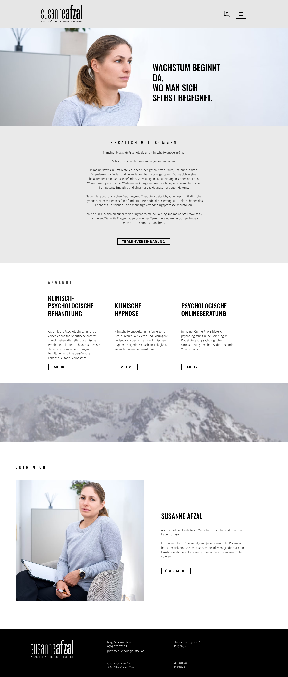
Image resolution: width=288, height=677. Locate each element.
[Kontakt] (227, 13)
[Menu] (241, 14)
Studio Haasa (127, 667)
